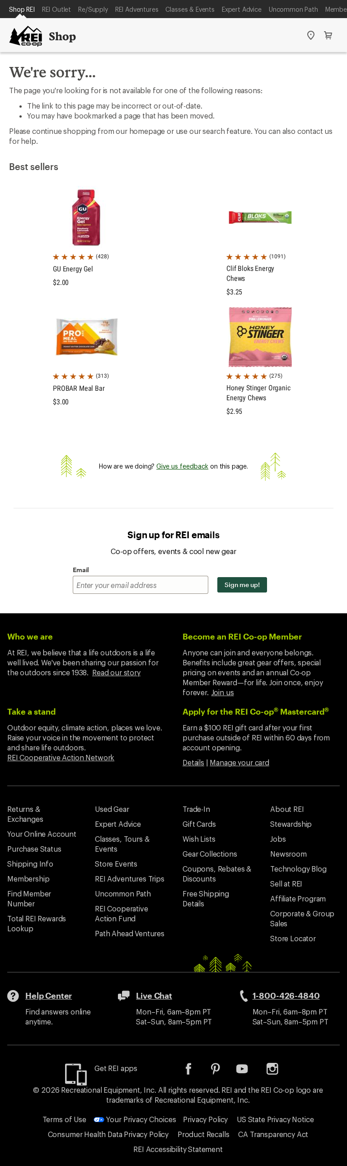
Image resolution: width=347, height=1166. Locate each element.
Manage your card (239, 762)
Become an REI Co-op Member (242, 636)
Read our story (116, 672)
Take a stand (31, 711)
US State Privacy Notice (275, 1119)
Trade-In (196, 809)
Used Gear (112, 809)
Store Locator (293, 938)
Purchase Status (34, 848)
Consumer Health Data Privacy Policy (108, 1134)
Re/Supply (93, 9)
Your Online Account (41, 833)
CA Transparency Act (273, 1134)
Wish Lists (199, 838)
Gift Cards (199, 824)
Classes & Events (189, 9)
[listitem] (195, 1071)
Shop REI (22, 9)
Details (193, 762)
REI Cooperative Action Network (60, 757)
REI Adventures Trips (129, 878)
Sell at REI (286, 883)
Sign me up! (242, 584)
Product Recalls (204, 1134)
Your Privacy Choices (140, 1119)
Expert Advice (242, 9)
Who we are (30, 636)
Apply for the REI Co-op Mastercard (256, 711)
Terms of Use (64, 1119)
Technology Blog (298, 868)
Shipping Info (30, 863)
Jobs (278, 838)
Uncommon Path (293, 9)
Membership (28, 878)
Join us (222, 692)
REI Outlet (56, 9)
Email (81, 570)
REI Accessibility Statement (178, 1149)
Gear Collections (210, 853)
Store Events (116, 863)
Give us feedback (182, 466)
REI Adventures (137, 9)
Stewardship (291, 824)
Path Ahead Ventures (129, 933)
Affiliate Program (298, 898)
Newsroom (288, 853)
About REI (287, 809)
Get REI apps (115, 1068)
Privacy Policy (205, 1119)
